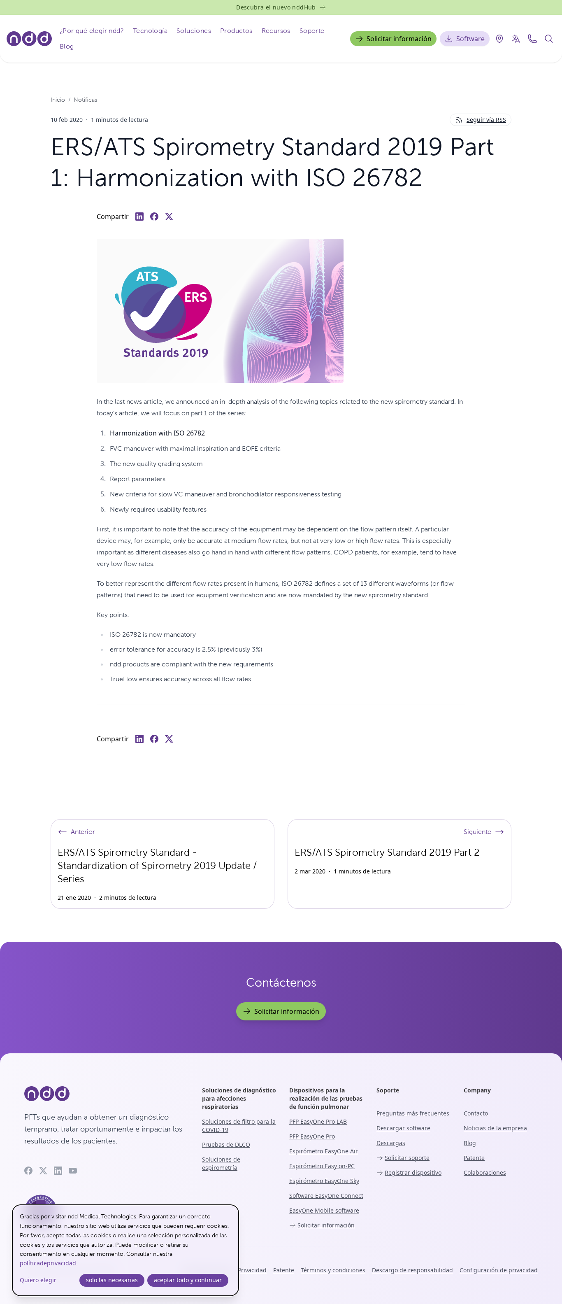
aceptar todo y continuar (188, 1280)
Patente (474, 1158)
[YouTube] (73, 1171)
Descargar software (403, 1128)
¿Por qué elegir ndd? (92, 30)
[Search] (548, 38)
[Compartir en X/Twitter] (169, 216)
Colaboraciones (485, 1172)
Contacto (476, 1113)
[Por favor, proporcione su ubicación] (499, 38)
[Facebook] (28, 1171)
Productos (236, 30)
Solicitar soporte (407, 1158)
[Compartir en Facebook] (154, 216)
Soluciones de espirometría (221, 1163)
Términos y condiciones (333, 1270)
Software (470, 38)
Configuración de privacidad (499, 1270)
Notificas (85, 99)
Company (477, 1090)
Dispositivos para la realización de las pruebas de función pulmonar (325, 1098)
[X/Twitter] (43, 1171)
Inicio (58, 99)
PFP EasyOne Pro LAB (318, 1121)
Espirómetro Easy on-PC (322, 1166)
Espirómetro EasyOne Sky (324, 1181)
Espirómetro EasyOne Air (323, 1151)
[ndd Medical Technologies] (103, 1093)
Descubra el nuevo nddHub (276, 7)
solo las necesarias (112, 1280)
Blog (67, 46)
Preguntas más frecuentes (412, 1113)
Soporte (312, 30)
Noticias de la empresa (495, 1128)
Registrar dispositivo (413, 1172)
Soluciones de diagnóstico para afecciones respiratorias (239, 1098)
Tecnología (150, 30)
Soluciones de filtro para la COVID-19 (239, 1126)
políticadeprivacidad (48, 1263)
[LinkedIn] (58, 1171)
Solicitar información (399, 38)
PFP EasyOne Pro (312, 1136)
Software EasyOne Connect (326, 1195)
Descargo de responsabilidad (412, 1270)
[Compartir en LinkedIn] (139, 216)
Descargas (390, 1143)
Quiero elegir (38, 1280)
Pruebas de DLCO (226, 1144)
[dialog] (125, 1250)
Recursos (276, 30)
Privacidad (252, 1270)
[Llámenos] (532, 38)
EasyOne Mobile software (324, 1210)
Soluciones (193, 30)
